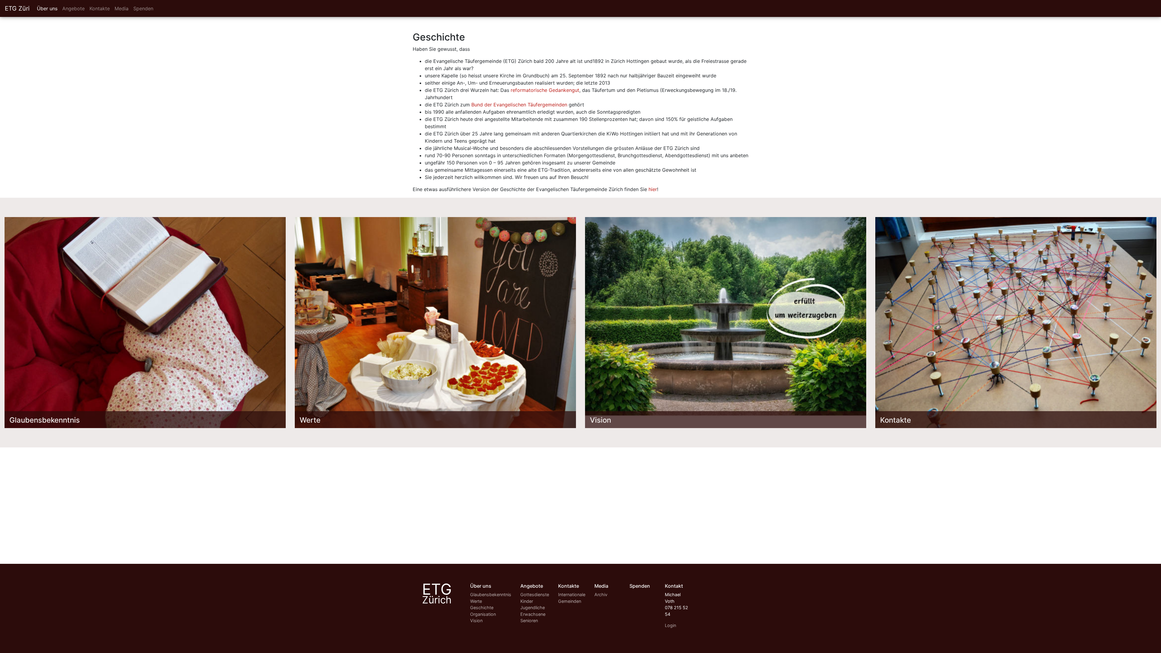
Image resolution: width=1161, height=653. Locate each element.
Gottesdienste (534, 594)
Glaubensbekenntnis (490, 594)
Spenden (143, 8)
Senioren (529, 620)
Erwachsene (532, 614)
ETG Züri (17, 8)
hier (653, 189)
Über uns (47, 8)
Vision (476, 620)
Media (121, 8)
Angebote (73, 8)
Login (670, 625)
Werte (476, 601)
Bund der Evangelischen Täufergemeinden (519, 105)
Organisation (483, 614)
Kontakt (674, 586)
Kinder (526, 601)
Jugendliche (532, 607)
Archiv (600, 594)
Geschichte (481, 607)
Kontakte (99, 8)
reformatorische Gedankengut (545, 90)
